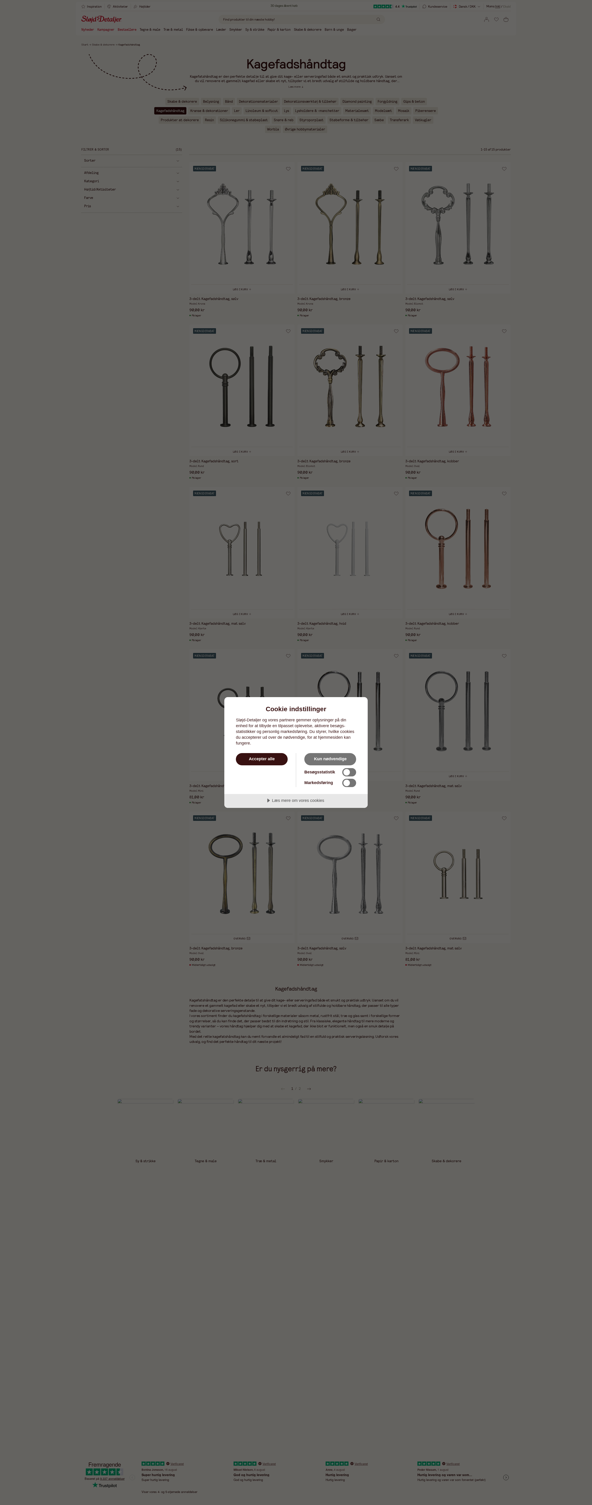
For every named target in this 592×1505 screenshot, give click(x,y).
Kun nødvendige (330, 759)
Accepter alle (262, 759)
